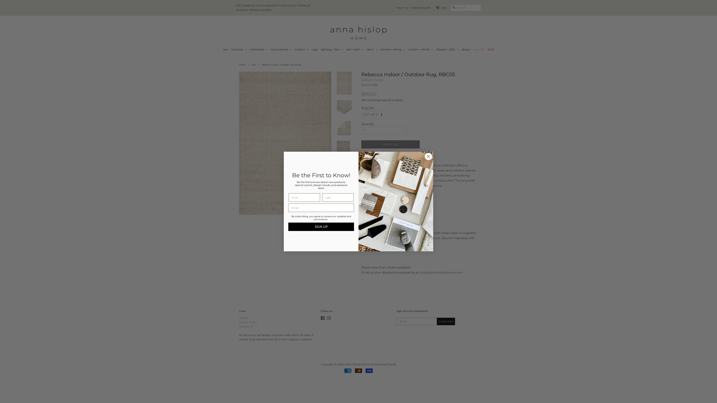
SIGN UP (321, 227)
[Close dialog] (428, 156)
